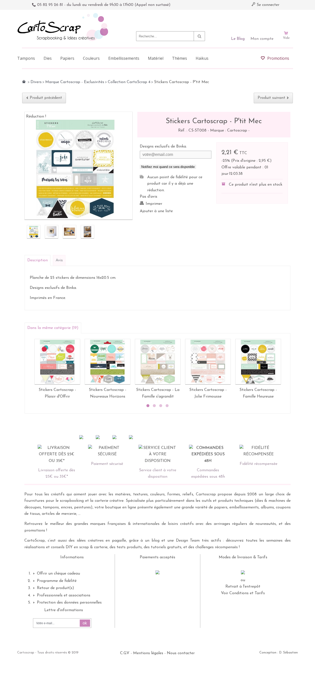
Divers (36, 82)
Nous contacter (181, 653)
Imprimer (154, 204)
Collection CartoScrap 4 (129, 82)
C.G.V (124, 653)
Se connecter (267, 5)
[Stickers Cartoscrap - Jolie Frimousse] (208, 362)
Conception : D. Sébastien (278, 652)
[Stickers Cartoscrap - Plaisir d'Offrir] (57, 362)
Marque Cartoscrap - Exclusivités (74, 82)
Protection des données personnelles (69, 603)
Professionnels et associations (63, 595)
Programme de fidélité (57, 581)
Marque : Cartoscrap (229, 131)
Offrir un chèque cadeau (58, 574)
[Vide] (286, 19)
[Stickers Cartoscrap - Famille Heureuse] (258, 362)
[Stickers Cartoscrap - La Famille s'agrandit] (158, 362)
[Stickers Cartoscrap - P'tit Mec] (33, 231)
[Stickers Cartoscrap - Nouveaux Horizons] (107, 362)
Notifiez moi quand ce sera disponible (168, 167)
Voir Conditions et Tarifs (243, 593)
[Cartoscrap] (64, 14)
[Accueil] (24, 81)
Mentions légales (148, 653)
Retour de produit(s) (55, 588)
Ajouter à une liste (156, 211)
